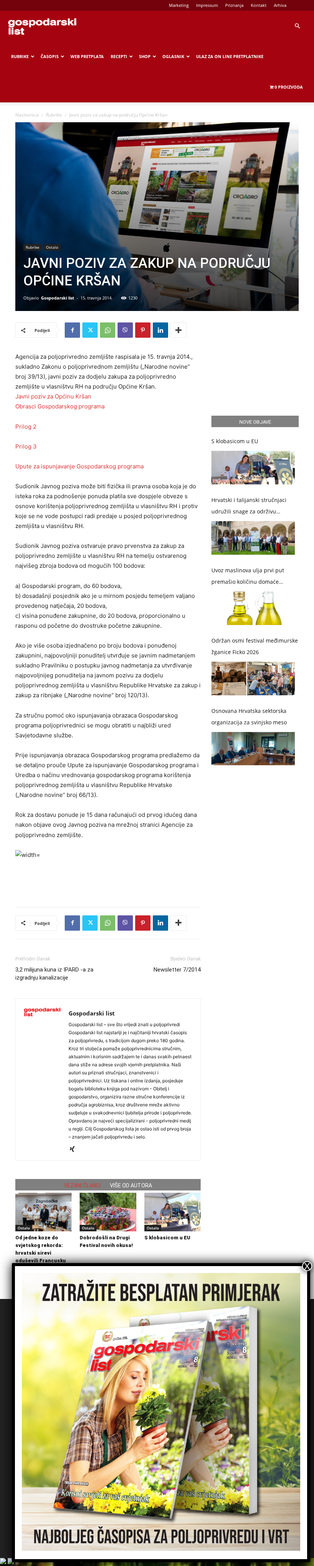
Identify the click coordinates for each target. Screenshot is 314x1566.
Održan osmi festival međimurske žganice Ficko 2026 (254, 646)
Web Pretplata (87, 56)
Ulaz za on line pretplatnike (229, 56)
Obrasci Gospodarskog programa (60, 406)
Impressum (207, 5)
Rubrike (20, 56)
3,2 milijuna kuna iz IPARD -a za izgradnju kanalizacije (54, 973)
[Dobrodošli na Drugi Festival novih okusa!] (108, 1212)
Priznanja (234, 5)
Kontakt (259, 5)
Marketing (179, 5)
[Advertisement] (108, 881)
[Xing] (75, 1149)
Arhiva (280, 5)
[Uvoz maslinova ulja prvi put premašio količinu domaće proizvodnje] (253, 608)
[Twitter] (90, 330)
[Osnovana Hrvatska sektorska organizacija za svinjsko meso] (253, 749)
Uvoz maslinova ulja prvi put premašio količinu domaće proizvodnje (247, 577)
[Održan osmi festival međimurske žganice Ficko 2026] (253, 678)
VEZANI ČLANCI (82, 1185)
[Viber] (125, 330)
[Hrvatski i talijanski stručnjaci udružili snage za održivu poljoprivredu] (253, 538)
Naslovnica (27, 115)
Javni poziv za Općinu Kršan (53, 396)
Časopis (50, 56)
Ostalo (52, 247)
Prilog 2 (25, 426)
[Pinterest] (142, 330)
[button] (297, 26)
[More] (178, 330)
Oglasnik (173, 56)
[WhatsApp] (107, 330)
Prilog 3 (26, 446)
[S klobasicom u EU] (172, 1212)
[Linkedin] (160, 330)
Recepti (119, 56)
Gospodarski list (57, 298)
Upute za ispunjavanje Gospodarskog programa (79, 466)
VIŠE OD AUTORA (131, 1185)
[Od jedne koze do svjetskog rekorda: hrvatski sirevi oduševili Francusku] (43, 1212)
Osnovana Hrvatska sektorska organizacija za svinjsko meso (249, 716)
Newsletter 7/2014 (177, 969)
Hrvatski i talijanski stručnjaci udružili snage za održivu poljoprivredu (248, 506)
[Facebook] (72, 330)
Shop (144, 56)
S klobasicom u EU (167, 1237)
